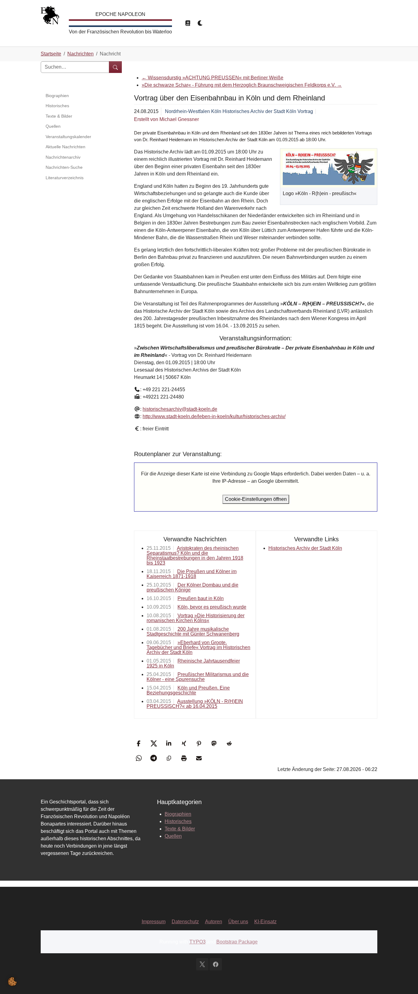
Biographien (178, 814)
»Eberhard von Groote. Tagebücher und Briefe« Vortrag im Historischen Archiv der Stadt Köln (198, 647)
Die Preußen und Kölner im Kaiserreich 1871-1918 (192, 574)
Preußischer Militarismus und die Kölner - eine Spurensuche (198, 677)
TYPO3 (197, 941)
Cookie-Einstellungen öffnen (256, 499)
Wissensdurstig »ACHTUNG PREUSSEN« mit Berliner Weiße (212, 77)
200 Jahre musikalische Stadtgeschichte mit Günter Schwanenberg (193, 631)
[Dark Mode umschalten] (200, 23)
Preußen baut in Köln (200, 598)
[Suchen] (115, 67)
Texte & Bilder (180, 828)
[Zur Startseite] (50, 17)
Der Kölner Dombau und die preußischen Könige (192, 587)
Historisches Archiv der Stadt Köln (305, 548)
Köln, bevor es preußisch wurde (211, 607)
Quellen (173, 836)
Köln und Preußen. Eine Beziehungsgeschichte (188, 690)
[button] (139, 743)
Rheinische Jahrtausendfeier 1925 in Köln (193, 663)
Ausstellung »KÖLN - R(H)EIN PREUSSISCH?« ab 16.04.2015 (195, 704)
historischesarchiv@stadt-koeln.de (180, 409)
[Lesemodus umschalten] (187, 23)
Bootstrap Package (237, 941)
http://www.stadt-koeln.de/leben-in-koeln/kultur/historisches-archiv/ (214, 416)
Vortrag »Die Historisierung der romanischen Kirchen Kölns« (195, 618)
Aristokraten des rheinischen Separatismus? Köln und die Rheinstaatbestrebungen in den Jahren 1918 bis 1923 (195, 555)
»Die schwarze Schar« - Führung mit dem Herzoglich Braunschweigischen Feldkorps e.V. (242, 85)
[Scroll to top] (404, 980)
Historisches (178, 821)
